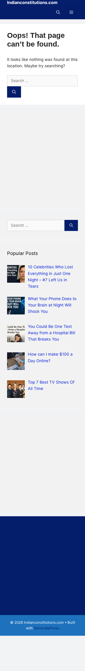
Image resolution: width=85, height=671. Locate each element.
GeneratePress (46, 628)
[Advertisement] (42, 158)
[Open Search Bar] (58, 12)
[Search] (14, 92)
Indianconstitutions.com (32, 2)
